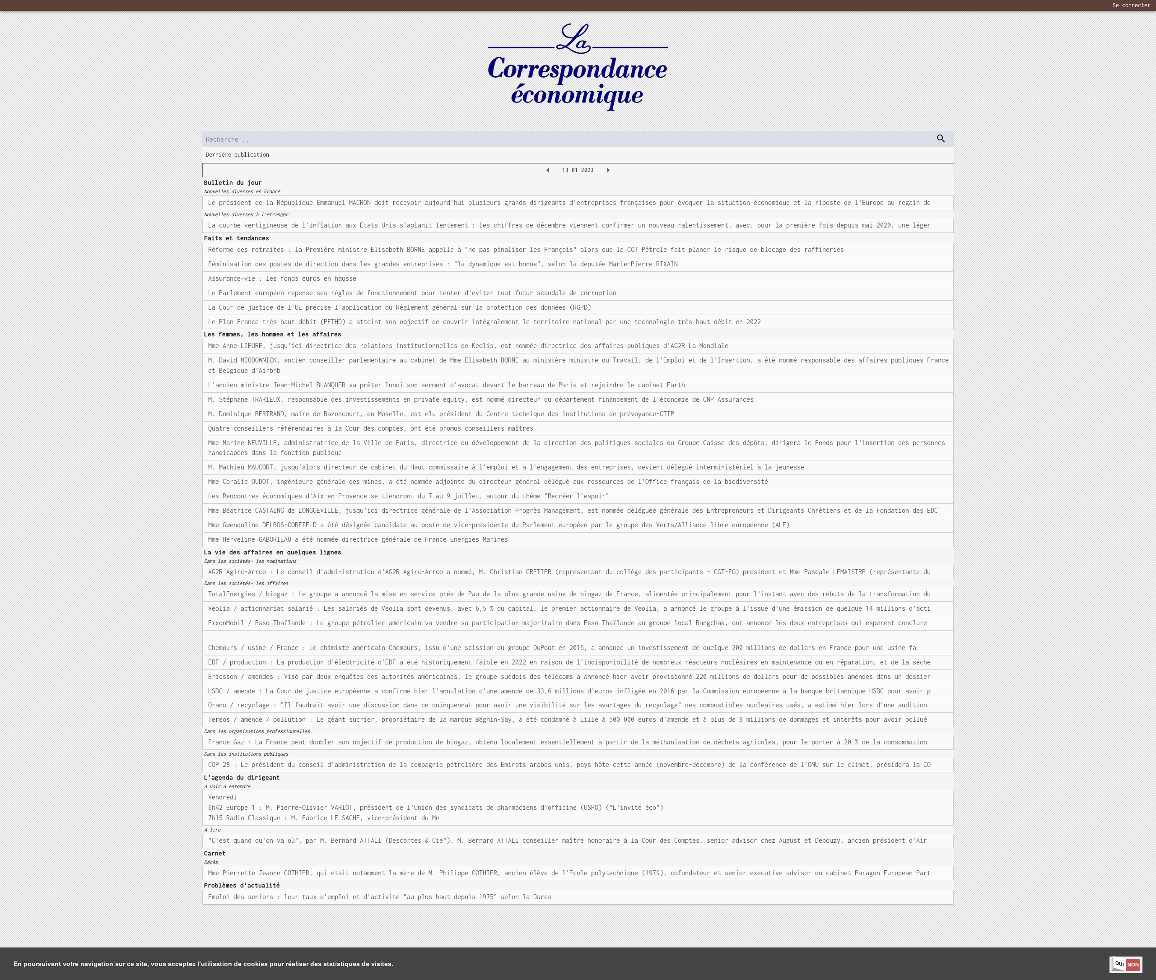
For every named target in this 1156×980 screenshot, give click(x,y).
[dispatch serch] (941, 138)
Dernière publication (237, 154)
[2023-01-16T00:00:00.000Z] (608, 170)
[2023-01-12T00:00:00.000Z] (547, 170)
